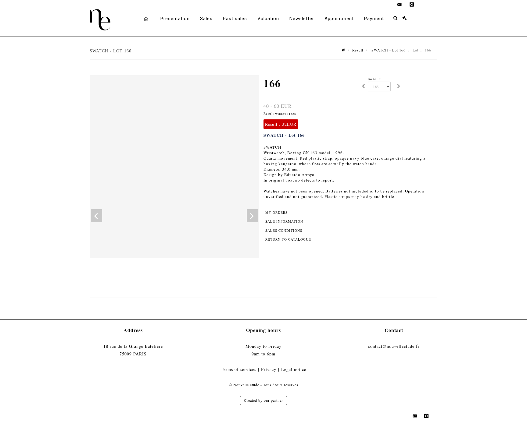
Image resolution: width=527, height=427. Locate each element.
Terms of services (238, 369)
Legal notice (293, 369)
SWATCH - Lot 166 (388, 50)
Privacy (268, 369)
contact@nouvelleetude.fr (394, 346)
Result (357, 50)
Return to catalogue (288, 239)
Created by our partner (263, 400)
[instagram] (412, 4)
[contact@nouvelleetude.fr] (399, 4)
